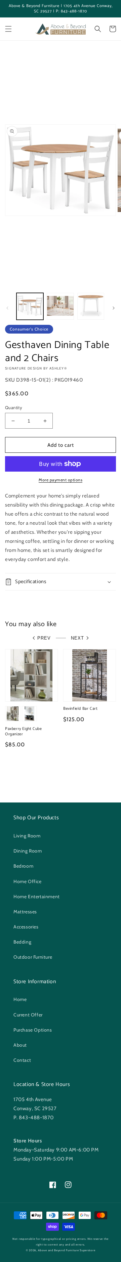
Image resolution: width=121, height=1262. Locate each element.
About (20, 1045)
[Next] (113, 308)
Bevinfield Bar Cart (80, 708)
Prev (44, 638)
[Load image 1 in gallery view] (29, 306)
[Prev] (7, 308)
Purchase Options (32, 1030)
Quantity (13, 407)
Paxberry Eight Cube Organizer (23, 731)
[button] (8, 28)
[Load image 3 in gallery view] (90, 306)
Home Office (27, 881)
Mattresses (25, 912)
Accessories (26, 927)
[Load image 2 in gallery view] (60, 306)
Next (77, 638)
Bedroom (23, 866)
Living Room (27, 836)
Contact (22, 1060)
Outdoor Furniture (32, 957)
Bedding (22, 942)
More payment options (60, 479)
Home (20, 999)
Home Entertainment (36, 897)
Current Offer (28, 1015)
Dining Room (27, 851)
